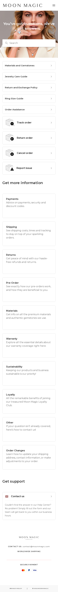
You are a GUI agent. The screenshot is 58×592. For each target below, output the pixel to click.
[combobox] (29, 43)
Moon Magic (43, 588)
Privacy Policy (16, 588)
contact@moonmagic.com (36, 546)
